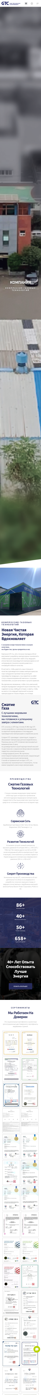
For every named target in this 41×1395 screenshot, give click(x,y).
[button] (26, 3)
